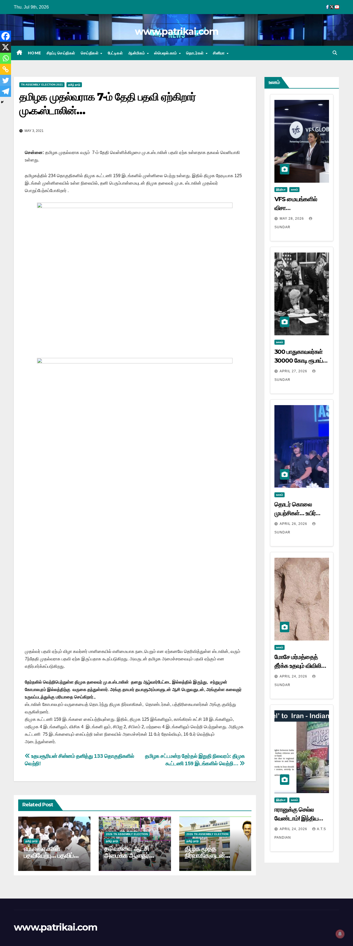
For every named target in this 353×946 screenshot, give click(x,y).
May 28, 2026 (292, 218)
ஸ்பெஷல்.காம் (166, 53)
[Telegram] (5, 91)
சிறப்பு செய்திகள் (61, 53)
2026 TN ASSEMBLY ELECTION (127, 834)
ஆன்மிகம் (137, 53)
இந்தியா (281, 189)
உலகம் (294, 189)
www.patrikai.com (176, 31)
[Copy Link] (5, 69)
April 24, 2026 (294, 676)
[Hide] (2, 102)
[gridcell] (135, 689)
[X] (5, 47)
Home (34, 53)
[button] (335, 53)
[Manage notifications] (340, 933)
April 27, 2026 (294, 371)
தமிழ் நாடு (74, 84)
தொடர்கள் (195, 53)
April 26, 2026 (294, 524)
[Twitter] (5, 80)
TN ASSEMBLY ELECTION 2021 (42, 84)
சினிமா (219, 53)
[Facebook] (5, 36)
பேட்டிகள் (115, 53)
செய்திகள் (90, 53)
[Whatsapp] (5, 58)
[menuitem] (135, 723)
